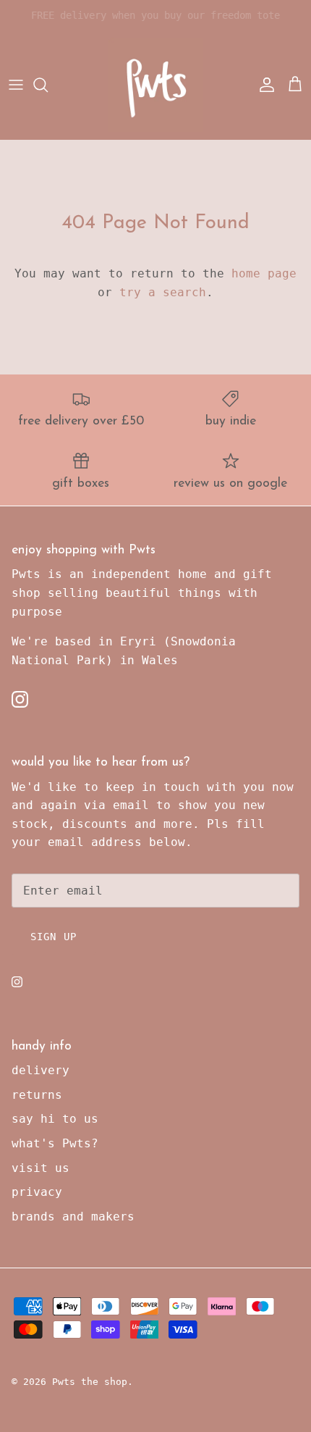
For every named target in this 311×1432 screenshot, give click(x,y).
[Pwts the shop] (155, 85)
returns (37, 1095)
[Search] (48, 85)
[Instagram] (20, 699)
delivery (40, 1070)
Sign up (53, 936)
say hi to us (55, 1119)
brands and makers (73, 1216)
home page (264, 273)
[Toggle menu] (16, 85)
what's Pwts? (55, 1143)
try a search (162, 292)
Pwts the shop (89, 1381)
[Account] (263, 85)
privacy (37, 1192)
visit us (40, 1168)
